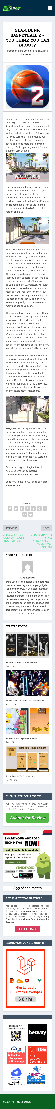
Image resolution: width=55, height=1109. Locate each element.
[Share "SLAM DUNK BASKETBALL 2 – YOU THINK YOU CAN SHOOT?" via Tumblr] (22, 508)
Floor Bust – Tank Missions (20, 776)
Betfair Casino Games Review (21, 662)
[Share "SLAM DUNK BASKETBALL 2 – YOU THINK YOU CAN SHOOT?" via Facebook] (10, 508)
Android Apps (27, 54)
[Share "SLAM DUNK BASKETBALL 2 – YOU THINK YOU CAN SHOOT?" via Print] (30, 514)
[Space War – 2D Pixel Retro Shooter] (27, 683)
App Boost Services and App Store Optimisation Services (27, 919)
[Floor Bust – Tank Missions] (27, 759)
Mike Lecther (24, 50)
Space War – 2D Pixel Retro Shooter (25, 700)
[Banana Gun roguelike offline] (27, 721)
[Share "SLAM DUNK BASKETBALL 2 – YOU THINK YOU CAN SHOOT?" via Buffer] (39, 508)
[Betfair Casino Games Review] (27, 645)
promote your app (27, 911)
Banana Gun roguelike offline (21, 738)
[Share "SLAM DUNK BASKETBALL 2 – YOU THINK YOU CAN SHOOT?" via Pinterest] (28, 508)
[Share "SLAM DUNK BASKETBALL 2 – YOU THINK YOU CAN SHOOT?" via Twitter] (16, 508)
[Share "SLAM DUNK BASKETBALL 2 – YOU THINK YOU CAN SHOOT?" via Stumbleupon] (45, 508)
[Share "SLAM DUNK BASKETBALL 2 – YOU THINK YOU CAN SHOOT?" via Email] (25, 514)
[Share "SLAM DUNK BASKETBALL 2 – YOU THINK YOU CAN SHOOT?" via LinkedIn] (33, 508)
